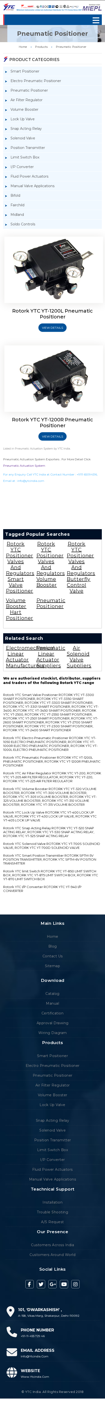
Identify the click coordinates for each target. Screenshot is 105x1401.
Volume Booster (24, 109)
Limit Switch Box (24, 157)
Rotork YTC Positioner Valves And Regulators (20, 558)
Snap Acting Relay (26, 128)
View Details (52, 327)
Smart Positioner (24, 71)
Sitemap (52, 966)
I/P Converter (22, 167)
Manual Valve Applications (32, 186)
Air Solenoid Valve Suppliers (79, 657)
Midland (17, 214)
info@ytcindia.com (30, 481)
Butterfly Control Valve (78, 585)
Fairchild (17, 205)
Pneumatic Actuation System (24, 465)
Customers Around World (52, 1255)
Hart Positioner (19, 615)
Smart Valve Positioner (19, 585)
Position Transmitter (27, 148)
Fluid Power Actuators (29, 176)
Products (41, 47)
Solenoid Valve (22, 138)
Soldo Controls (22, 224)
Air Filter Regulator (26, 100)
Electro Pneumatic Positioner (35, 81)
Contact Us (52, 956)
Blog (52, 946)
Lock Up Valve (22, 119)
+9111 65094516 (87, 474)
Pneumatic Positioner (71, 47)
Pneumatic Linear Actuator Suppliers (50, 657)
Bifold (15, 195)
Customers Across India (52, 1245)
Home (23, 47)
